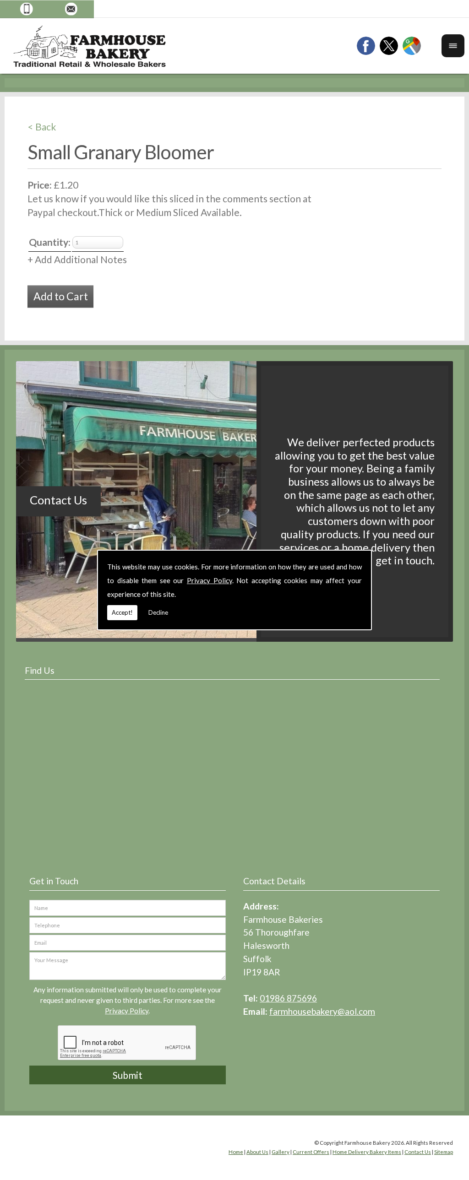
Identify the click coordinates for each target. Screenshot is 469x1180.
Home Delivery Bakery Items (367, 1152)
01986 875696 (288, 998)
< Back (41, 126)
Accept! (122, 612)
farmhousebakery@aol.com (322, 1011)
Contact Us (58, 500)
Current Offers (311, 1152)
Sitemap (443, 1152)
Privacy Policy (209, 580)
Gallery (280, 1152)
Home (236, 1152)
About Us (257, 1152)
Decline (158, 612)
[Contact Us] (201, 634)
